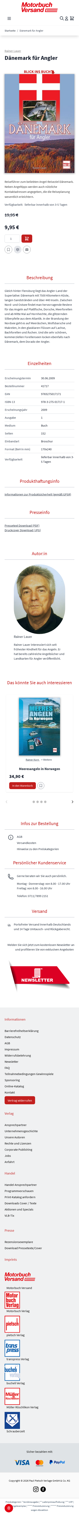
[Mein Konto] (66, 18)
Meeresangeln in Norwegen (39, 769)
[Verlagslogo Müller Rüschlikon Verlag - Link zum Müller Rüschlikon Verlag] (39, 1396)
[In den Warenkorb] (26, 239)
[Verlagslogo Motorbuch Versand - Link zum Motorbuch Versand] (39, 1277)
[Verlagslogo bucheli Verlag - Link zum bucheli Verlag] (39, 1372)
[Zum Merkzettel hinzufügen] (8, 249)
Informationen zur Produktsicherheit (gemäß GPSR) (38, 494)
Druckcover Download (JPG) (23, 530)
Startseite (10, 30)
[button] (39, 123)
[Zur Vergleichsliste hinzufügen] (17, 249)
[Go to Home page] (39, 7)
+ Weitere (46, 759)
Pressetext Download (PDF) (22, 525)
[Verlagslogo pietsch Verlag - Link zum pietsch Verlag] (39, 1324)
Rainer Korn (33, 759)
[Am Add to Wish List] (40, 785)
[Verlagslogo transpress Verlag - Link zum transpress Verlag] (39, 1348)
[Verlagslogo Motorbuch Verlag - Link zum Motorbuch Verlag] (39, 1300)
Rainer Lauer (13, 51)
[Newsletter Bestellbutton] (39, 975)
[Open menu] (9, 18)
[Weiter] (72, 802)
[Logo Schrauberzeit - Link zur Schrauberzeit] (39, 1420)
